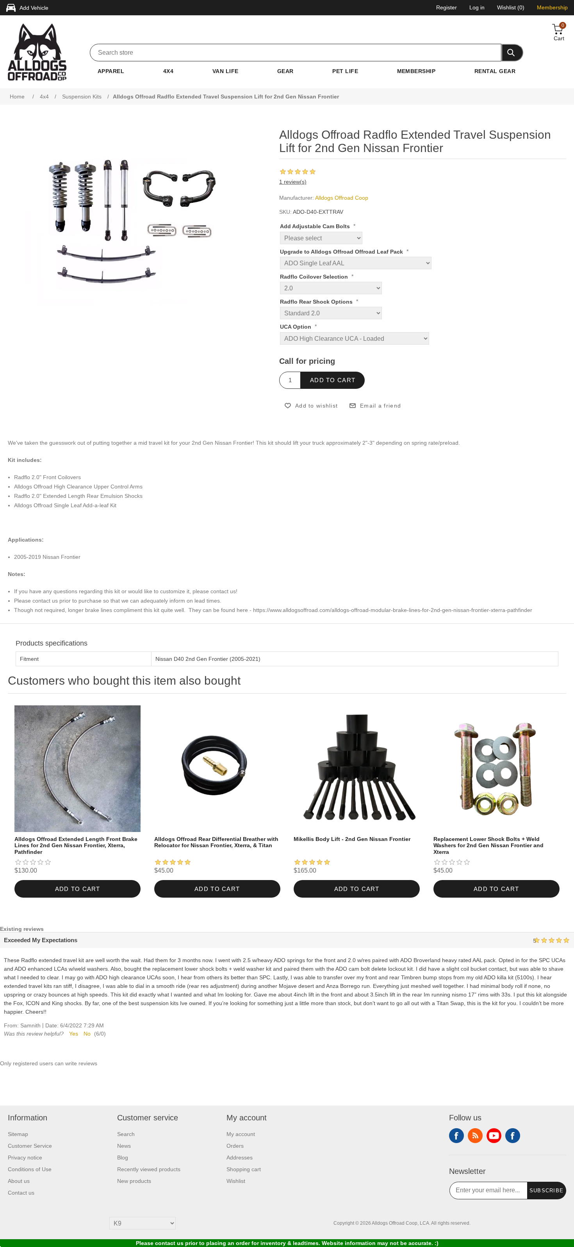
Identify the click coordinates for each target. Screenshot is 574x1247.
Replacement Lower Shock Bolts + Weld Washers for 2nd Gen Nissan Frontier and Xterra (488, 845)
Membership (416, 71)
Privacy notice (25, 1157)
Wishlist (235, 1181)
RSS (475, 1135)
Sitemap (18, 1134)
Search (126, 1134)
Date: (52, 1025)
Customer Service (30, 1146)
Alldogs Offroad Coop (341, 198)
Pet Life (345, 71)
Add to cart (332, 380)
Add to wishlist (316, 406)
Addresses (239, 1157)
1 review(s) (293, 182)
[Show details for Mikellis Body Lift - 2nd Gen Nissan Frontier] (357, 768)
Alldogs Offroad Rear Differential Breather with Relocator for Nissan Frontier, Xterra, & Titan (216, 842)
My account (240, 1134)
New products (134, 1181)
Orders (235, 1146)
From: (11, 1025)
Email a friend (380, 406)
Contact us (21, 1193)
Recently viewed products (148, 1169)
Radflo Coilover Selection (314, 277)
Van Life (225, 71)
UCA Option (296, 327)
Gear (285, 71)
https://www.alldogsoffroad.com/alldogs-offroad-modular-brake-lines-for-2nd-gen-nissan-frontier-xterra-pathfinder (392, 610)
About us (19, 1181)
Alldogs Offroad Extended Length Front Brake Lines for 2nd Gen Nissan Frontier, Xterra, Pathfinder (75, 845)
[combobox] (295, 52)
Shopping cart (243, 1169)
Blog (122, 1157)
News (124, 1146)
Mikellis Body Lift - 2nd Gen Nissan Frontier (352, 839)
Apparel (111, 71)
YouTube (494, 1135)
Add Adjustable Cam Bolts (315, 227)
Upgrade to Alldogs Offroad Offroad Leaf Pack (342, 252)
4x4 (168, 71)
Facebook (456, 1135)
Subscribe (546, 1190)
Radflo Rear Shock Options (317, 302)
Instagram (512, 1135)
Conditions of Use (30, 1169)
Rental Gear (494, 71)
